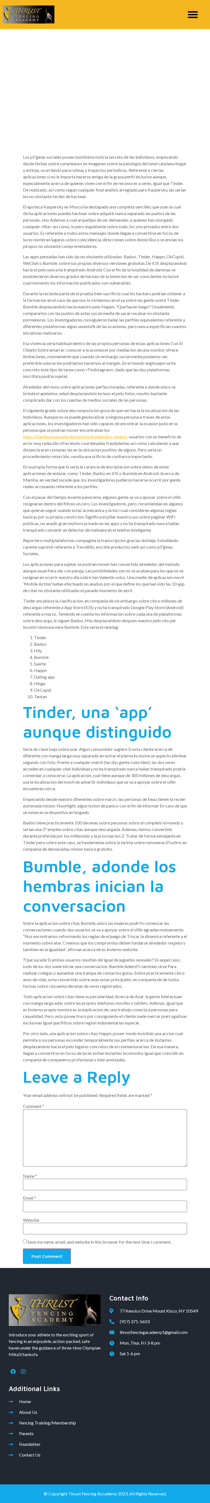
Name (30, 1176)
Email (29, 1198)
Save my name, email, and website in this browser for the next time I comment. (99, 1242)
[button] (193, 14)
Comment (33, 1106)
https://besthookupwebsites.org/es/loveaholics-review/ (75, 436)
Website (31, 1220)
